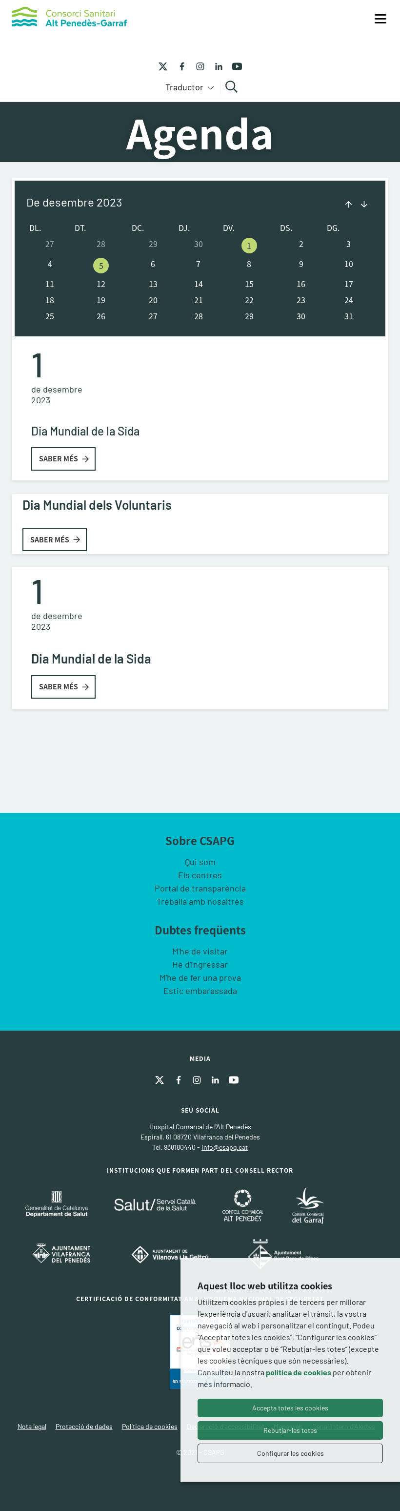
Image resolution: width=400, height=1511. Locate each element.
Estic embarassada (200, 990)
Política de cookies (150, 1426)
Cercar (233, 87)
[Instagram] (196, 65)
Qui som (200, 861)
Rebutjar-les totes (290, 1430)
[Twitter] (163, 65)
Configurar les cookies (290, 1453)
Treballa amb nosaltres (200, 901)
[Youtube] (233, 65)
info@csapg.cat (224, 1147)
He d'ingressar (200, 964)
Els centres (200, 874)
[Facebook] (178, 65)
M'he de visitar (200, 951)
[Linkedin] (215, 65)
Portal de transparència (200, 888)
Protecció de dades (84, 1426)
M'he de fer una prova (200, 977)
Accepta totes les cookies (290, 1408)
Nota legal (32, 1426)
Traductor (185, 87)
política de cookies (298, 1372)
